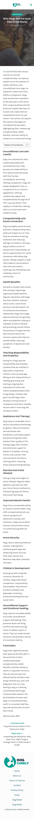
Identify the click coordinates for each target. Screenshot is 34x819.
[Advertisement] (17, 44)
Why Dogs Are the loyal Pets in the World (17, 20)
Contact (17, 785)
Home (17, 771)
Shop (17, 795)
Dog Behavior (17, 14)
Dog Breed (17, 800)
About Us (17, 776)
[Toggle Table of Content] (26, 144)
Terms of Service (17, 780)
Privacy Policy (17, 790)
